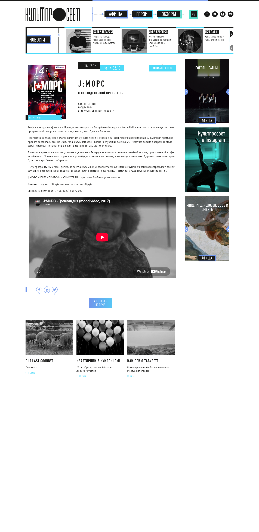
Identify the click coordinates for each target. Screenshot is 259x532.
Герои (141, 14)
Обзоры (169, 14)
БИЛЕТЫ (162, 68)
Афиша (115, 14)
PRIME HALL (35, 117)
